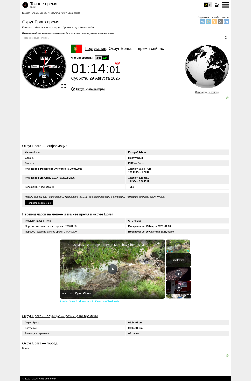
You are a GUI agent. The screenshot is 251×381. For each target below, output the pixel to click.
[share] (158, 243)
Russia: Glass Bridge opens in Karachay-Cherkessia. (108, 245)
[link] (65, 245)
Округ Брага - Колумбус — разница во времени (60, 316)
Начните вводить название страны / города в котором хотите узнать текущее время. (68, 33)
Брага (25, 348)
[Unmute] (172, 251)
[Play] (168, 251)
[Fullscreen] (188, 251)
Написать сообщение (39, 202)
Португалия (135, 157)
